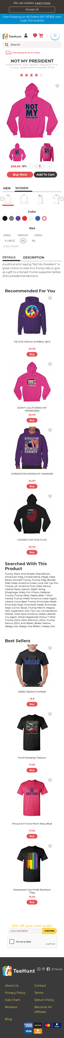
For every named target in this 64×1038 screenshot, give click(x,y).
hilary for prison (29, 592)
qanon (25, 589)
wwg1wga (11, 592)
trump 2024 (12, 620)
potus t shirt (47, 617)
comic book (19, 607)
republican (43, 573)
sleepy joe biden (29, 626)
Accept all (32, 9)
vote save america (26, 613)
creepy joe (48, 626)
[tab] (11, 257)
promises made (34, 604)
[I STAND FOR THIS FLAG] (32, 514)
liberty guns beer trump (20, 601)
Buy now (20, 174)
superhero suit (20, 610)
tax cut (35, 610)
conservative (32, 576)
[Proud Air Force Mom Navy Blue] (32, 798)
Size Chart (12, 1000)
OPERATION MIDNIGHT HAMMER (32, 473)
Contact (40, 985)
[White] (31, 218)
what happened (28, 617)
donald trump (22, 579)
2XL (23, 240)
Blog (8, 1019)
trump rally (21, 595)
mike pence (43, 586)
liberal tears (13, 589)
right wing (38, 589)
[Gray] (11, 218)
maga (44, 576)
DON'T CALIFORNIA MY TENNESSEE (32, 409)
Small (7, 235)
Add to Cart (45, 174)
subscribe (49, 931)
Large (38, 235)
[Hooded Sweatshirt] (8, 199)
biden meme (42, 623)
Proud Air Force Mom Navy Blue (32, 823)
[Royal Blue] (37, 218)
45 (15, 586)
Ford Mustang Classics (32, 757)
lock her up (45, 583)
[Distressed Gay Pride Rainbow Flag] (32, 864)
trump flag (39, 579)
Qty (24, 165)
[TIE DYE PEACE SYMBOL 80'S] (32, 316)
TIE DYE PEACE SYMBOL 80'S (32, 341)
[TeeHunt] (11, 36)
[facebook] (48, 969)
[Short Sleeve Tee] (56, 199)
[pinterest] (43, 969)
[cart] (41, 35)
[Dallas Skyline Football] (32, 666)
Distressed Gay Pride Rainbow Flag (32, 891)
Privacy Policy (15, 993)
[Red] (24, 218)
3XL (34, 240)
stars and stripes (24, 573)
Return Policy (44, 1000)
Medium (23, 235)
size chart (11, 246)
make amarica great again (39, 598)
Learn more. (43, 3)
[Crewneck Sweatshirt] (24, 199)
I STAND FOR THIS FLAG (32, 539)
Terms (38, 993)
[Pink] (44, 218)
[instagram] (39, 969)
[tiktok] (57, 969)
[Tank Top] (40, 199)
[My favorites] (35, 35)
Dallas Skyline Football (32, 691)
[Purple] (18, 218)
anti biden (27, 623)
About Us (12, 985)
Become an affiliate (43, 1009)
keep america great (23, 583)
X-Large (10, 240)
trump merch (36, 607)
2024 (42, 620)
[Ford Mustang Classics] (32, 732)
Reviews (11, 1007)
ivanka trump (13, 598)
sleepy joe (11, 626)
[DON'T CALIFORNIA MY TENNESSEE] (32, 382)
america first (26, 586)
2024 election (29, 620)
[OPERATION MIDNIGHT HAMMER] (32, 448)
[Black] (4, 218)
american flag (14, 576)
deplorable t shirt (41, 595)
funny (9, 573)
